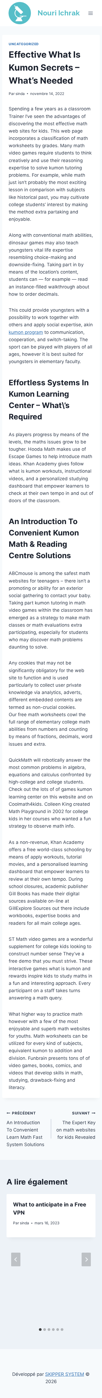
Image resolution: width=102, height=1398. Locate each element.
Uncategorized (24, 44)
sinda (20, 93)
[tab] (40, 1329)
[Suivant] (86, 1259)
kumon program (26, 332)
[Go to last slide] (15, 1259)
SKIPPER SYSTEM (64, 1374)
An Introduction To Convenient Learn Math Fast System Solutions (25, 1129)
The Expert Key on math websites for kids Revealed (75, 1125)
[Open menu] (90, 13)
